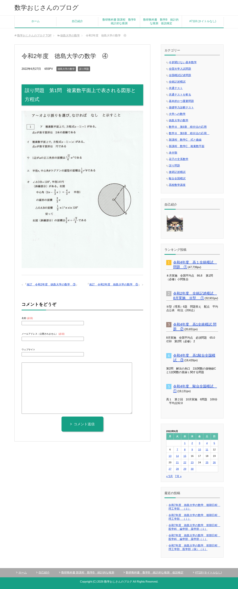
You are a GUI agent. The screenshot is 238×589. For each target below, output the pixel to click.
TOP (34, 35)
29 (184, 468)
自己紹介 (77, 21)
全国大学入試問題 (180, 68)
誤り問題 (84, 68)
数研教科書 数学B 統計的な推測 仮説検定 (161, 21)
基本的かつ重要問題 (181, 101)
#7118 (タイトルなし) (202, 21)
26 (214, 462)
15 (184, 456)
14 (177, 456)
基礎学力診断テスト (181, 107)
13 (170, 456)
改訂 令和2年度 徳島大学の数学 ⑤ (113, 284)
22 (184, 462)
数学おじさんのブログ (46, 7)
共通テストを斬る (180, 94)
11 (207, 449)
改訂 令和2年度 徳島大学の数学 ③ (51, 284)
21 (177, 462)
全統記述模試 (177, 81)
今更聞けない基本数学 (183, 62)
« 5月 (169, 476)
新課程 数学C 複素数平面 (186, 146)
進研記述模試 (177, 172)
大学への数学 (177, 113)
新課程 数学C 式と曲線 (185, 139)
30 (192, 468)
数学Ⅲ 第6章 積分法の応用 (188, 126)
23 (192, 462)
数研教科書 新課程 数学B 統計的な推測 (120, 21)
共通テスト (176, 88)
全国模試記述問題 (180, 75)
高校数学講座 (177, 184)
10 (199, 449)
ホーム (35, 21)
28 (177, 468)
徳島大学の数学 (66, 68)
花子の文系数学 (178, 159)
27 (170, 468)
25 (207, 462)
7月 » (178, 476)
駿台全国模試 (177, 178)
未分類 (173, 152)
